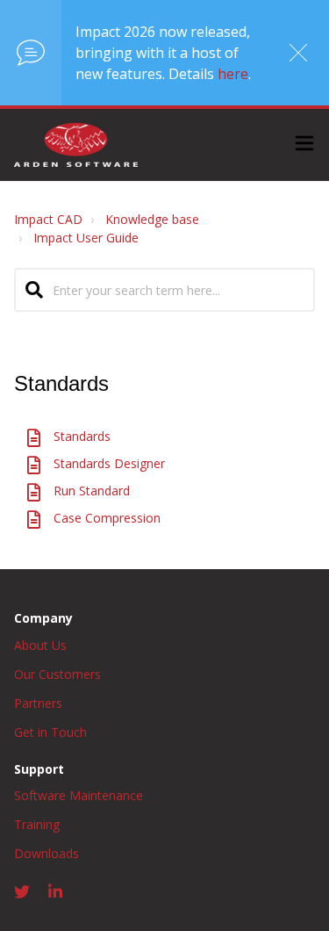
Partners (38, 703)
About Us (40, 645)
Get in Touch (50, 732)
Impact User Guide (86, 237)
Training (37, 824)
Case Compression (107, 517)
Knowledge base (152, 219)
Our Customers (57, 674)
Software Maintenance (78, 795)
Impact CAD (48, 219)
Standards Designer (109, 463)
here (233, 73)
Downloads (46, 853)
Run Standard (92, 490)
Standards (82, 436)
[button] (304, 145)
